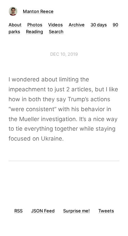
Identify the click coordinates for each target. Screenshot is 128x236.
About (15, 24)
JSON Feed (43, 210)
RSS (18, 210)
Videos (55, 24)
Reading (34, 31)
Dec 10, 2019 (64, 54)
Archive (77, 24)
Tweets (106, 210)
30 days (98, 24)
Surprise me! (76, 210)
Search (56, 31)
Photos (34, 24)
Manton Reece (38, 11)
